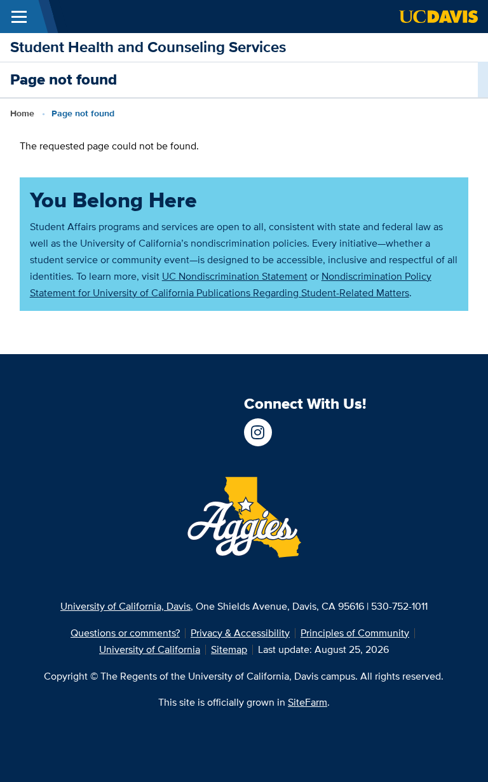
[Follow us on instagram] (258, 432)
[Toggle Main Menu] (19, 16)
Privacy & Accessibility (240, 633)
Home (22, 113)
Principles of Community (355, 633)
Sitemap (229, 649)
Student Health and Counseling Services (148, 47)
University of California (149, 649)
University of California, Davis (125, 606)
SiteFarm (307, 702)
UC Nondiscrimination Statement (235, 276)
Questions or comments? (125, 633)
